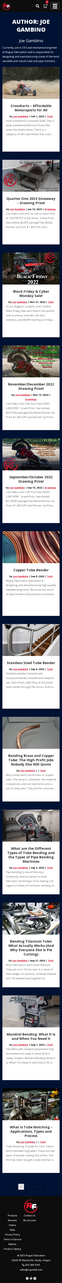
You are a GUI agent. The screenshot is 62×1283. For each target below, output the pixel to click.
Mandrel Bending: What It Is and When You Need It (31, 1036)
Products (12, 1215)
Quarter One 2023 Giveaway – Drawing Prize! (31, 200)
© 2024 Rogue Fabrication (31, 1255)
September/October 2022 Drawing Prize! (31, 479)
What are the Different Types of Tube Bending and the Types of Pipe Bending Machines (31, 855)
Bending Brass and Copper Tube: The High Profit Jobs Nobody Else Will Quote (31, 760)
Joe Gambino (20, 116)
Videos (12, 1225)
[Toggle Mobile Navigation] (55, 6)
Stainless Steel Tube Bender (31, 662)
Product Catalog (12, 1249)
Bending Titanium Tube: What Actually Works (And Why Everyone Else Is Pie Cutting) (31, 947)
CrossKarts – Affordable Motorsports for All (31, 107)
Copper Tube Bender (31, 569)
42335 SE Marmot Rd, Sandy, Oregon (31, 1260)
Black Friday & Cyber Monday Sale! (31, 293)
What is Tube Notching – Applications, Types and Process (31, 1131)
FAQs (12, 1230)
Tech (50, 116)
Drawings (50, 209)
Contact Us (29, 1215)
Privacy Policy (12, 1234)
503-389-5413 (32, 1265)
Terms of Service (12, 1239)
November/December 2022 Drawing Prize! (31, 386)
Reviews (12, 1220)
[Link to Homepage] (31, 1206)
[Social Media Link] (27, 1278)
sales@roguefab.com (31, 1269)
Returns (12, 1244)
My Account (29, 1220)
